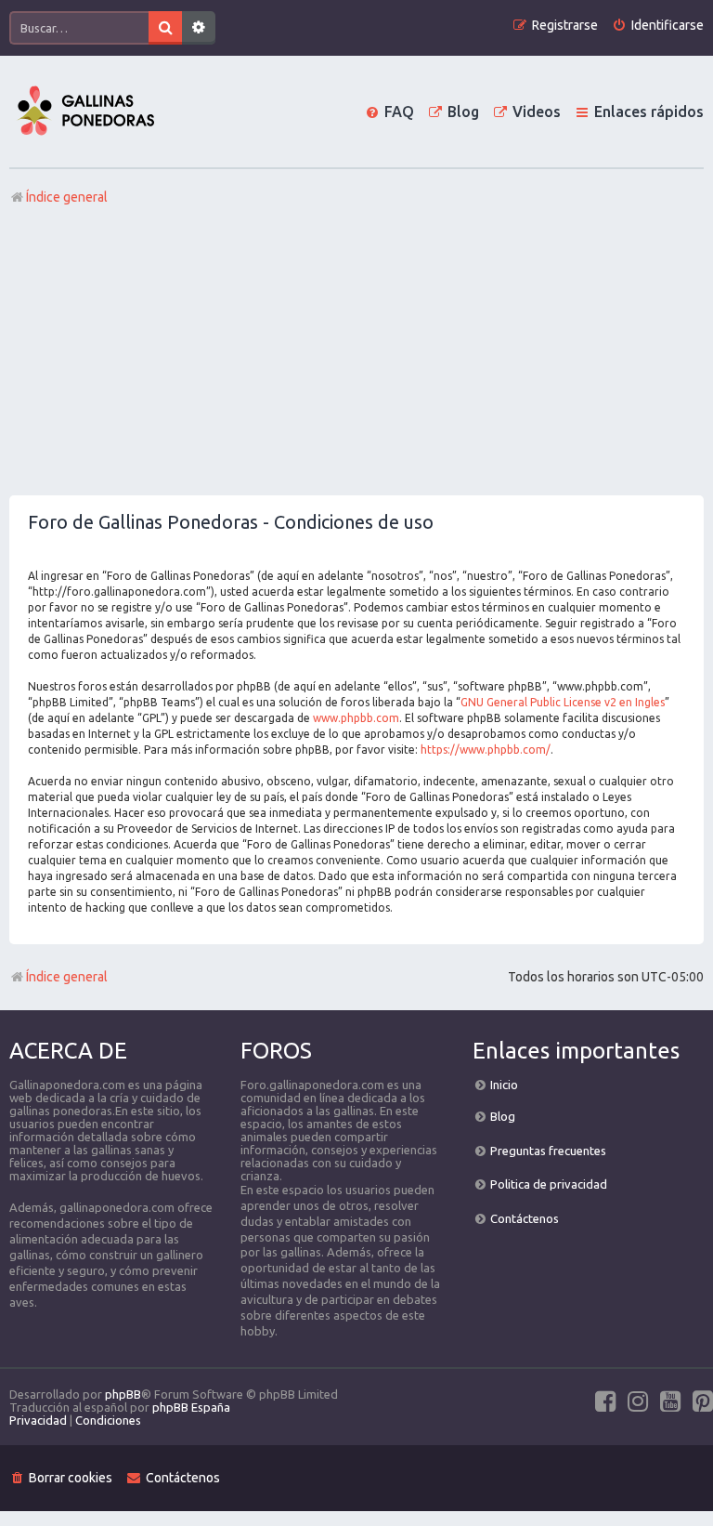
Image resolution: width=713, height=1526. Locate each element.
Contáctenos (524, 1218)
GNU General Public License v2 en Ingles (562, 702)
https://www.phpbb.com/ (486, 749)
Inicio (504, 1084)
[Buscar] (165, 28)
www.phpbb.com (356, 718)
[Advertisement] (356, 356)
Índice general (67, 976)
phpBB (123, 1394)
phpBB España (191, 1407)
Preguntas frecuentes (548, 1150)
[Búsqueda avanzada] (198, 28)
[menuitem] (658, 25)
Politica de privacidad (548, 1184)
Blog (502, 1116)
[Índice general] (85, 112)
